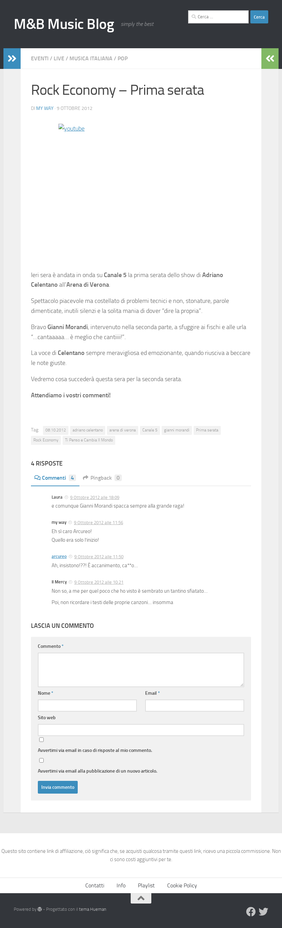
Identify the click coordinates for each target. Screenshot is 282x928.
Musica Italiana (90, 58)
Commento (51, 646)
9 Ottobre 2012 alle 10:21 (98, 582)
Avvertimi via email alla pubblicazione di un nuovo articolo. (97, 771)
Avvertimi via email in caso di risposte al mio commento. (95, 750)
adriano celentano (88, 430)
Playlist (146, 885)
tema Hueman (92, 909)
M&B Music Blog (64, 24)
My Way (45, 108)
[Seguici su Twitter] (263, 912)
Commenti (58, 478)
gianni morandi (176, 430)
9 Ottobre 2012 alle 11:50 (98, 556)
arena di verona (122, 430)
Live (59, 58)
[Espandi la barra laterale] (12, 58)
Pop (123, 58)
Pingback (105, 478)
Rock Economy (45, 440)
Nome (45, 693)
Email (152, 693)
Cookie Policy (182, 885)
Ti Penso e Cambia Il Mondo (89, 440)
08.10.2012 (55, 430)
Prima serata (207, 430)
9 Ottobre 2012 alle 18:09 (94, 497)
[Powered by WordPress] (39, 909)
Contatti (94, 885)
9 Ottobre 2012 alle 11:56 (98, 522)
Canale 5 (150, 430)
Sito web (47, 718)
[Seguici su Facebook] (251, 912)
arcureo (59, 556)
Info (121, 885)
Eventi (39, 58)
